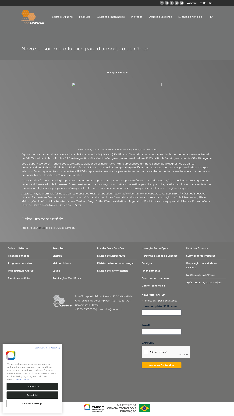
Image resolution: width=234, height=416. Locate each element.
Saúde (56, 270)
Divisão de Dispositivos (111, 255)
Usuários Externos (197, 248)
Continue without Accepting (47, 348)
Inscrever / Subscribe (161, 365)
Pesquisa (58, 248)
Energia (57, 255)
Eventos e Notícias (19, 278)
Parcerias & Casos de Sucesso (160, 255)
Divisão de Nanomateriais (112, 270)
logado (41, 227)
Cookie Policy (22, 379)
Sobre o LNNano (18, 248)
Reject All (32, 395)
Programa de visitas (20, 263)
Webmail (192, 3)
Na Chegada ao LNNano (200, 274)
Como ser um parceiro (155, 278)
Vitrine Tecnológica (153, 285)
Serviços (147, 263)
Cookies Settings (32, 403)
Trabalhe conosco (18, 255)
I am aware (32, 386)
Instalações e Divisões (110, 248)
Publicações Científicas (67, 278)
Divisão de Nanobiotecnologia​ (115, 263)
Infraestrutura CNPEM (21, 270)
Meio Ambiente (62, 263)
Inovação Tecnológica (155, 248)
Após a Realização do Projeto (204, 282)
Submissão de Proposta (200, 255)
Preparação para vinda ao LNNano (201, 265)
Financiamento (151, 270)
